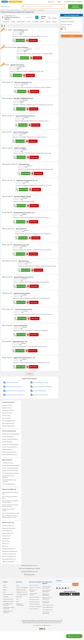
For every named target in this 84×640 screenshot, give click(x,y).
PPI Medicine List (6, 538)
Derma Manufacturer (7, 441)
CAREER (4, 589)
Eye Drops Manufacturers (8, 484)
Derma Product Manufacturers (45, 602)
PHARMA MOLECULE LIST (21, 592)
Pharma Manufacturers (47, 609)
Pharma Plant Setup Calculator (8, 612)
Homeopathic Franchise (8, 410)
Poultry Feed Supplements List (9, 551)
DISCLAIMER (5, 596)
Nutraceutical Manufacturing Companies (9, 480)
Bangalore (48, 21)
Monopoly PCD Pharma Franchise (10, 470)
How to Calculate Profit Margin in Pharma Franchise (10, 501)
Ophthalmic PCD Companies (33, 590)
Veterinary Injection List (8, 525)
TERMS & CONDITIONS (8, 594)
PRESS (17, 601)
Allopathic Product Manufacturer (10, 439)
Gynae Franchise (6, 418)
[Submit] (23, 6)
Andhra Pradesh (21, 21)
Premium (54, 18)
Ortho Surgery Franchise (8, 423)
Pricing (5, 1)
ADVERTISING (19, 596)
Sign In (59, 1)
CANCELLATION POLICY (8, 599)
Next (72, 36)
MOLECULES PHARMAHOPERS (20, 604)
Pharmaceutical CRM (15, 1)
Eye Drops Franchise (33, 585)
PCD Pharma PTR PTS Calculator (8, 604)
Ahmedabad (6, 21)
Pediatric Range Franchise (8, 426)
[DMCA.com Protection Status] (42, 628)
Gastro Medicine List (7, 530)
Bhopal (54, 21)
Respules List (5, 543)
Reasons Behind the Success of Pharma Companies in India (10, 516)
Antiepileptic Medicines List (8, 548)
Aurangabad (35, 21)
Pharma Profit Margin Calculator (8, 608)
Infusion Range (6, 541)
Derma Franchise (6, 415)
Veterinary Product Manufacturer (10, 444)
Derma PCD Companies (34, 601)
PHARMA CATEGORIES (21, 589)
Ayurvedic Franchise (7, 405)
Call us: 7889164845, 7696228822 (73, 1)
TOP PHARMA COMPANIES (22, 594)
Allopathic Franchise (7, 408)
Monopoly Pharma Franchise (33, 594)
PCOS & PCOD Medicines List (9, 556)
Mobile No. (63, 27)
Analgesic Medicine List (7, 533)
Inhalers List (5, 546)
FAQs (17, 599)
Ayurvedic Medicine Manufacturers (46, 591)
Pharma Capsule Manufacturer (9, 454)
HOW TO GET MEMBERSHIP (22, 587)
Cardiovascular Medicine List (9, 554)
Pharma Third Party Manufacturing (10, 434)
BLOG (17, 585)
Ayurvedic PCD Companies (35, 606)
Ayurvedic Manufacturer (8, 436)
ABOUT (4, 585)
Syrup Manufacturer (7, 449)
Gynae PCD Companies (34, 597)
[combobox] (43, 6)
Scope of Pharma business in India (10, 513)
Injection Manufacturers (47, 607)
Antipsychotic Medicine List (8, 528)
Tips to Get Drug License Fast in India (9, 497)
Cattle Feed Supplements (8, 561)
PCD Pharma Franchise (7, 463)
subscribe (75, 584)
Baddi (42, 21)
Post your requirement (75, 6)
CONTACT (5, 587)
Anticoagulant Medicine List (9, 559)
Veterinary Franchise (7, 413)
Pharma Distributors (33, 608)
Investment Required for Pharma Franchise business (10, 505)
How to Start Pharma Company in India (10, 493)
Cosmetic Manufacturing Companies (8, 476)
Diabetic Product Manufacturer (9, 447)
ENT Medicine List (6, 536)
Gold (49, 18)
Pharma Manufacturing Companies (10, 473)
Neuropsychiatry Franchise (8, 420)
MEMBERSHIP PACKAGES (8, 601)
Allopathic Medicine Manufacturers (46, 598)
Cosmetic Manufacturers (47, 605)
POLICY (4, 592)
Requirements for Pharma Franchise (8, 509)
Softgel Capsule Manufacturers (45, 594)
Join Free (52, 1)
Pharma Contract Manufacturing (10, 468)
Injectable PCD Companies (35, 587)
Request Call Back (75, 636)
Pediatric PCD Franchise (34, 604)
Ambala (13, 21)
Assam (28, 21)
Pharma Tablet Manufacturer (9, 452)
